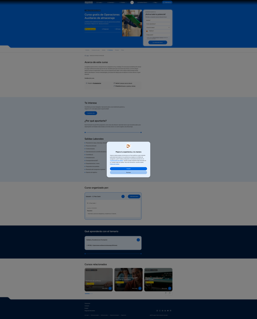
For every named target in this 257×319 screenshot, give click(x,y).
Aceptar (129, 168)
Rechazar (128, 172)
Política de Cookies (114, 164)
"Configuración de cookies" (116, 160)
